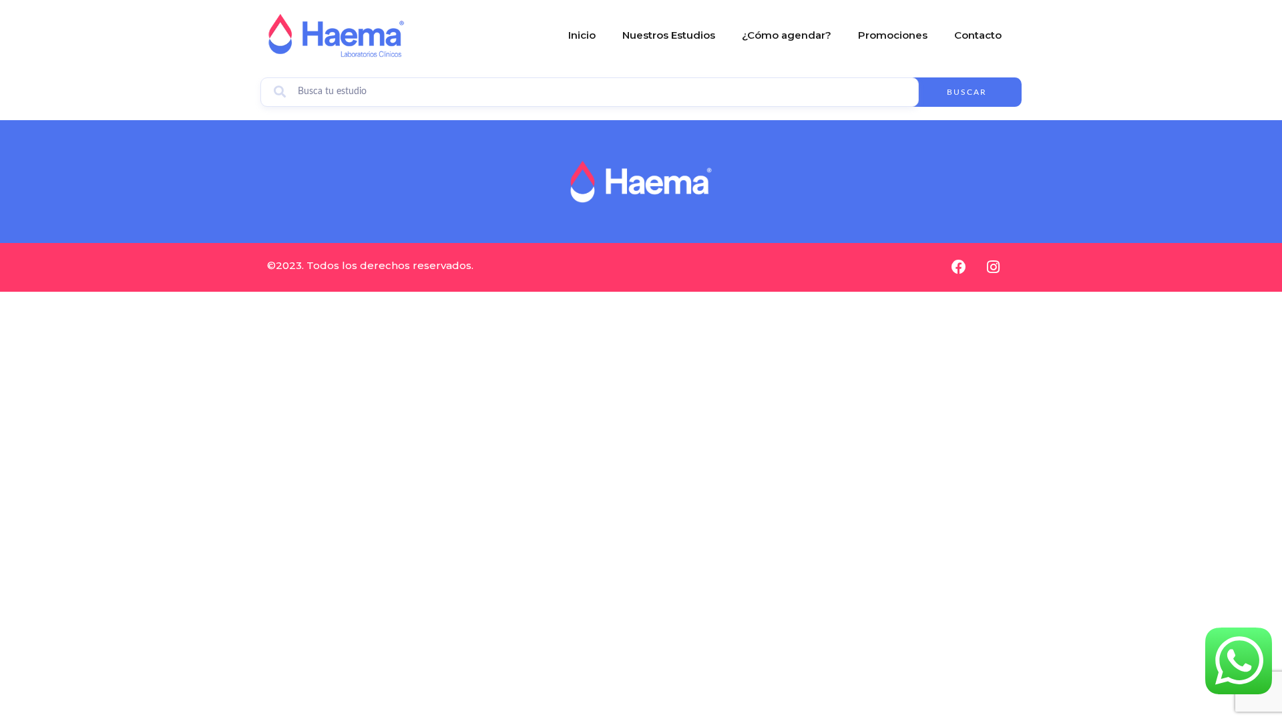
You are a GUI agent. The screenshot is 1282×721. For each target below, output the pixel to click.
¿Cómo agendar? (786, 35)
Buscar (967, 92)
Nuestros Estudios (668, 35)
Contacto (978, 35)
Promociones (892, 35)
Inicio (582, 35)
